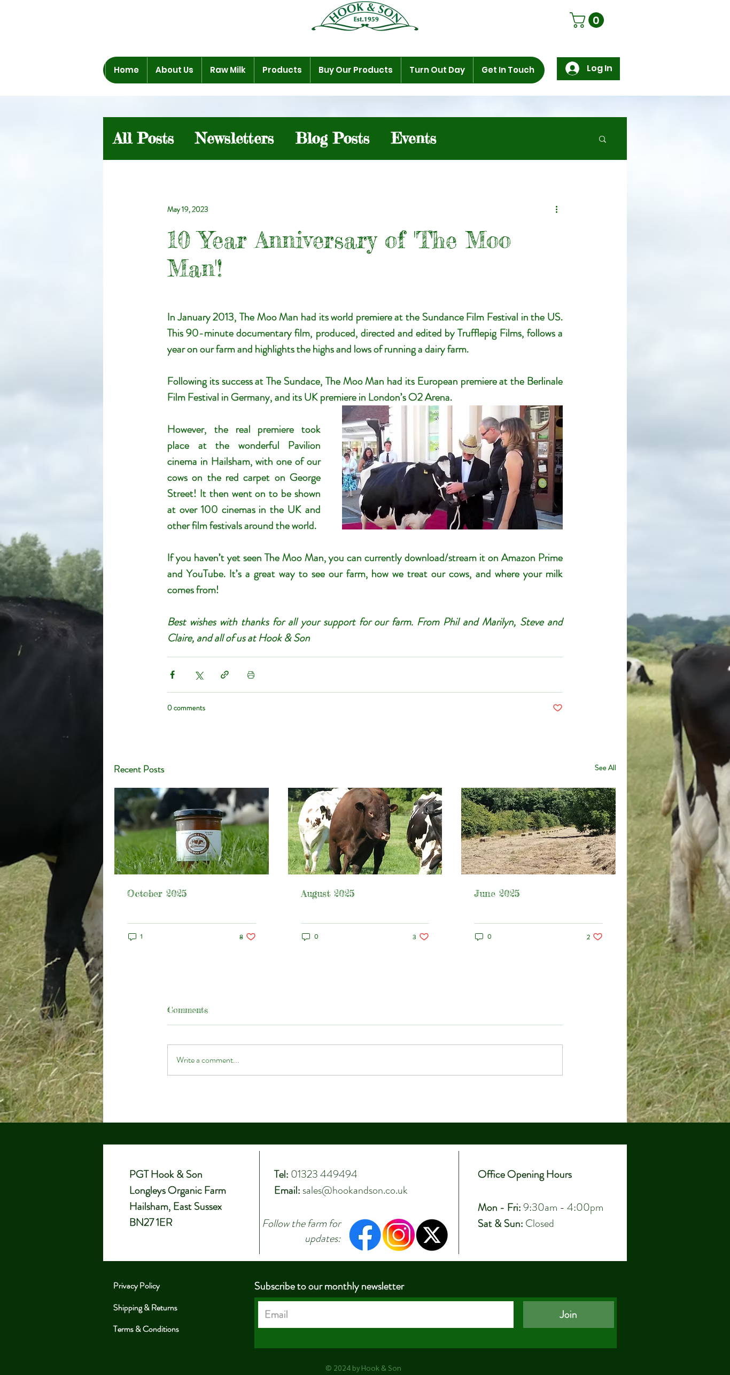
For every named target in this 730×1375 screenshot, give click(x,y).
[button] (174, 70)
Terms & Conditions (146, 1329)
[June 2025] (538, 831)
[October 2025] (191, 831)
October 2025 (157, 893)
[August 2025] (365, 831)
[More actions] (556, 209)
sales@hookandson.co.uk (355, 1190)
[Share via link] (225, 675)
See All (605, 767)
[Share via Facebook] (172, 675)
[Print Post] (251, 675)
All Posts (144, 138)
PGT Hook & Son (166, 1174)
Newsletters (235, 138)
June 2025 (496, 893)
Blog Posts (333, 138)
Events (414, 138)
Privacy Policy (136, 1285)
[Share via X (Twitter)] (198, 675)
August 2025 (327, 893)
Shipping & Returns (145, 1307)
